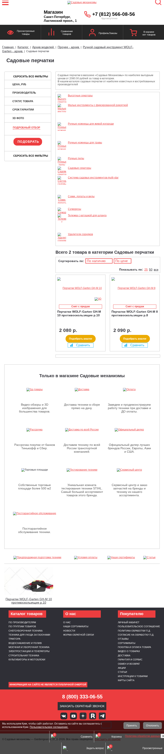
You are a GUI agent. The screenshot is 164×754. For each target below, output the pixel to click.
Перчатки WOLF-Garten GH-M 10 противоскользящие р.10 (29, 600)
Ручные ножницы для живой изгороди (91, 123)
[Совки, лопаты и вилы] (62, 205)
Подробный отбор (26, 127)
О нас (67, 622)
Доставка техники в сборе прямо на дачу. (82, 406)
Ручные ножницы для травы (85, 142)
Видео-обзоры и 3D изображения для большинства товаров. (34, 408)
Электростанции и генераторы (29, 651)
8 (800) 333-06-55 (82, 697)
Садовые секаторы (79, 167)
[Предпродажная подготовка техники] (37, 557)
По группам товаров (22, 626)
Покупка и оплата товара (134, 647)
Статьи (122, 672)
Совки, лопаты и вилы (81, 196)
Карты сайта (126, 680)
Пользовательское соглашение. (49, 727)
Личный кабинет (128, 622)
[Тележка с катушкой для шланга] (62, 231)
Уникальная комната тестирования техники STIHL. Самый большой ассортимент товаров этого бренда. (82, 490)
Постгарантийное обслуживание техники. (34, 530)
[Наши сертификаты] (121, 557)
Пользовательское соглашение (139, 626)
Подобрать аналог (80, 338)
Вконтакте (63, 716)
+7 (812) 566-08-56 (113, 14)
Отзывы (123, 639)
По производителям (22, 622)
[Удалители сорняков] (62, 240)
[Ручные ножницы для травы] (62, 155)
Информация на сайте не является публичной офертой (48, 684)
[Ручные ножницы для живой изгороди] (62, 139)
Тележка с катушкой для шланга (87, 215)
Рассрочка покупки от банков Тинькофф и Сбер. (34, 446)
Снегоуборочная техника (25, 630)
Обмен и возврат (129, 664)
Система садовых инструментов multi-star (93, 177)
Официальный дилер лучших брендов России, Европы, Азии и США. (129, 448)
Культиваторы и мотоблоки (27, 659)
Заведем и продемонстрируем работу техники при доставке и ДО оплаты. (129, 408)
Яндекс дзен (83, 716)
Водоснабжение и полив (25, 643)
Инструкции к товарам (133, 676)
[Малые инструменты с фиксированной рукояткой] (62, 120)
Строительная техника (24, 655)
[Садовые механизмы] (82, 2)
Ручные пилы (76, 158)
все (156, 269)
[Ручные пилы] (62, 164)
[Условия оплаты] (86, 557)
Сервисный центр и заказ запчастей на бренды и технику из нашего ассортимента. (129, 490)
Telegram (102, 716)
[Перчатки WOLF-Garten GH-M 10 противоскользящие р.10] (80, 288)
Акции (122, 668)
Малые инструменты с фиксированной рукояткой (98, 105)
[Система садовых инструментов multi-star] (62, 193)
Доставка (124, 655)
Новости (69, 630)
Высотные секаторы (80, 95)
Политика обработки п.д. (134, 630)
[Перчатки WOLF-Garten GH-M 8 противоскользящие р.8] (134, 288)
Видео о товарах (129, 651)
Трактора (14, 639)
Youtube (73, 716)
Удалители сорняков (80, 234)
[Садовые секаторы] (62, 174)
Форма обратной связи (78, 634)
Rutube (92, 716)
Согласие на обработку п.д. (136, 634)
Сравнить (83, 345)
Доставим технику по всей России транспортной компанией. (82, 448)
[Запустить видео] (38, 587)
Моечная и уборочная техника (29, 647)
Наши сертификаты (75, 626)
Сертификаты (126, 643)
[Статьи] (149, 557)
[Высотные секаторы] (62, 101)
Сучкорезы (74, 209)
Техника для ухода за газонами (29, 634)
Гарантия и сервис (130, 659)
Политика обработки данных (143, 736)
